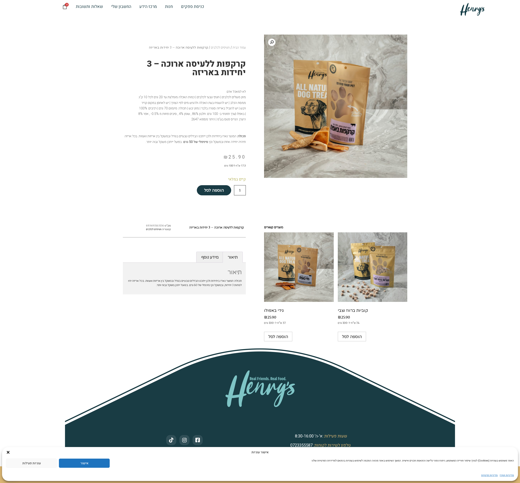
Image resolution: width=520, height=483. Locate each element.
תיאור (233, 257)
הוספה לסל (214, 190)
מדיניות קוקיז (507, 475)
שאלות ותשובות (89, 7)
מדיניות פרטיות (489, 475)
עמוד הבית (239, 47)
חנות (169, 7)
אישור (84, 463)
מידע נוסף (210, 257)
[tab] (233, 257)
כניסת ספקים (192, 7)
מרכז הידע (148, 7)
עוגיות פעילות (31, 463)
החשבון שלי (121, 7)
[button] (8, 452)
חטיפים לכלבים (220, 47)
